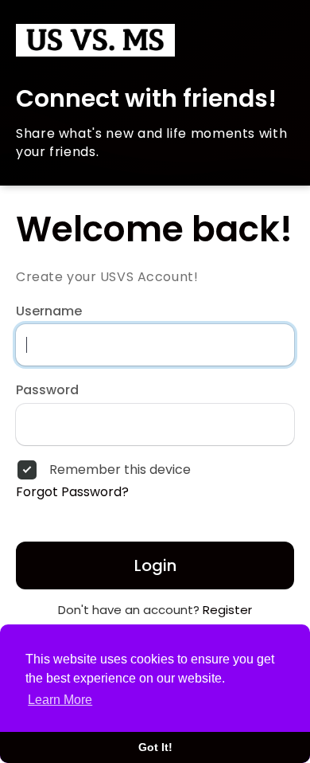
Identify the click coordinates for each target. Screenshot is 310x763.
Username (49, 311)
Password (47, 390)
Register (227, 609)
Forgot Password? (72, 492)
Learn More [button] (60, 699)
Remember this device (120, 470)
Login (155, 565)
